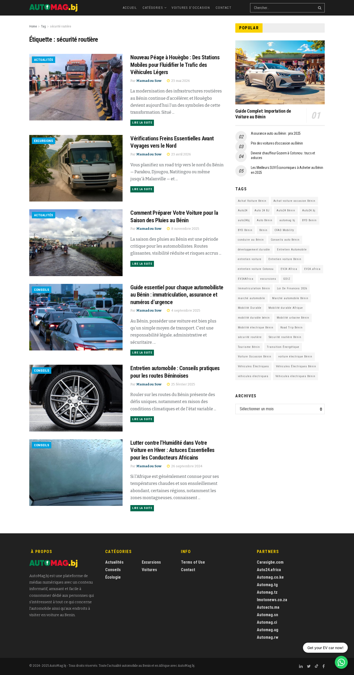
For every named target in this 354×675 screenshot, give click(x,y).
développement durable (254, 249)
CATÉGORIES (153, 8)
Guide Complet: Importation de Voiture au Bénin (263, 114)
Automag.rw (267, 637)
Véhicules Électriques (253, 366)
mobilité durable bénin (254, 317)
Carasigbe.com (270, 562)
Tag (43, 26)
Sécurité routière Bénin (285, 337)
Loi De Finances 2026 (292, 288)
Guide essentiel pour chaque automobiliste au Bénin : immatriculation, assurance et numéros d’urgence (176, 294)
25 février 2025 (183, 384)
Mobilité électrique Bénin (255, 327)
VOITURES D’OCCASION (191, 8)
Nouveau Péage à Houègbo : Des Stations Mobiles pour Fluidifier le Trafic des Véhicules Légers (175, 64)
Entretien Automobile (292, 249)
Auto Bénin (264, 220)
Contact (223, 8)
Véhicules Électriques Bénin (296, 366)
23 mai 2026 (180, 81)
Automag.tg (267, 584)
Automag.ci (267, 622)
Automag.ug (267, 629)
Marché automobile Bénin (290, 298)
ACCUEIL (130, 8)
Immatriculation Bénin (254, 288)
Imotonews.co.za (272, 599)
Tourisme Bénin (249, 347)
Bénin (263, 230)
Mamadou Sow (148, 81)
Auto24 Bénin (286, 210)
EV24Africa (245, 279)
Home (33, 26)
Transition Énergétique (283, 347)
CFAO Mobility (284, 230)
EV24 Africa (289, 269)
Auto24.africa (269, 569)
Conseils (41, 290)
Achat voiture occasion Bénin (294, 201)
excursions (268, 279)
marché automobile (251, 298)
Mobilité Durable (249, 308)
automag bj (287, 220)
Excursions (43, 141)
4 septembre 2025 (185, 310)
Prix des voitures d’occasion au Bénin (277, 143)
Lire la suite (142, 122)
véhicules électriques (253, 376)
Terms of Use (193, 562)
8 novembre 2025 (185, 229)
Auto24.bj (308, 210)
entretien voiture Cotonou (256, 269)
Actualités (43, 60)
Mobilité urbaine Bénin (293, 317)
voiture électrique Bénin (295, 356)
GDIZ (286, 279)
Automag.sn (267, 614)
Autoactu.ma (268, 607)
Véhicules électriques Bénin (295, 376)
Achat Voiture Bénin (252, 201)
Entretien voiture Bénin (284, 259)
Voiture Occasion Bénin (254, 356)
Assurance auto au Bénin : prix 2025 (276, 133)
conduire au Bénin (251, 239)
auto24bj (244, 220)
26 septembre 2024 (186, 466)
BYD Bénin (245, 230)
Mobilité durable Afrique (285, 308)
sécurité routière (60, 26)
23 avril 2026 (181, 154)
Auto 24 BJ (262, 210)
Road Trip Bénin (291, 327)
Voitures (149, 569)
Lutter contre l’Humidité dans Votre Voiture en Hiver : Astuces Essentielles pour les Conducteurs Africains (172, 450)
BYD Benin (309, 220)
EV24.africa (312, 269)
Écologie (113, 577)
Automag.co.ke (270, 577)
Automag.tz (267, 592)
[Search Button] (320, 7)
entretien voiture (249, 259)
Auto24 (242, 210)
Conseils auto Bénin (285, 239)
